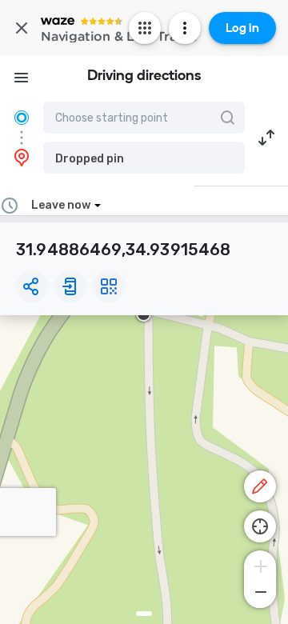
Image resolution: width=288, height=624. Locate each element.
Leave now (60, 205)
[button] (144, 158)
